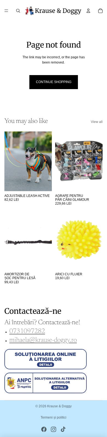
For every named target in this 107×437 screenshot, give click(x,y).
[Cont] (88, 11)
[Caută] (18, 11)
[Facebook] (44, 429)
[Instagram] (53, 429)
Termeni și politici (53, 417)
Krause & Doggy (59, 406)
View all (97, 122)
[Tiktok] (63, 429)
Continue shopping (53, 82)
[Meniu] (6, 10)
